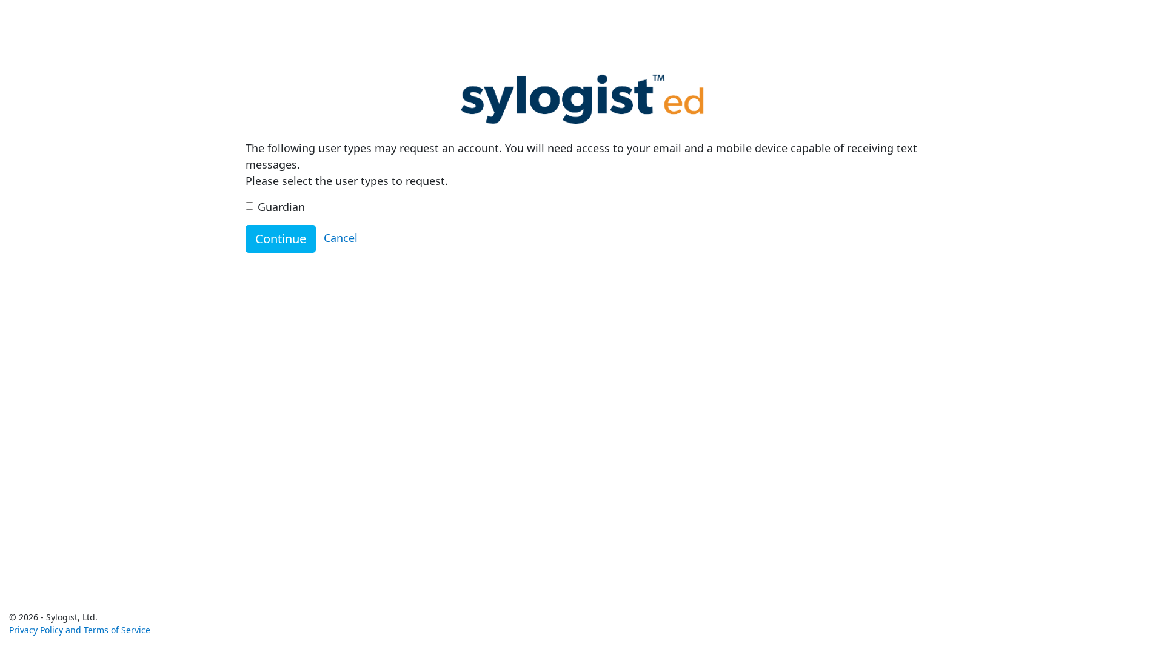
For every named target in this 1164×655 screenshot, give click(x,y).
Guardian (281, 207)
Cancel (341, 237)
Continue (280, 238)
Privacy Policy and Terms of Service (79, 630)
